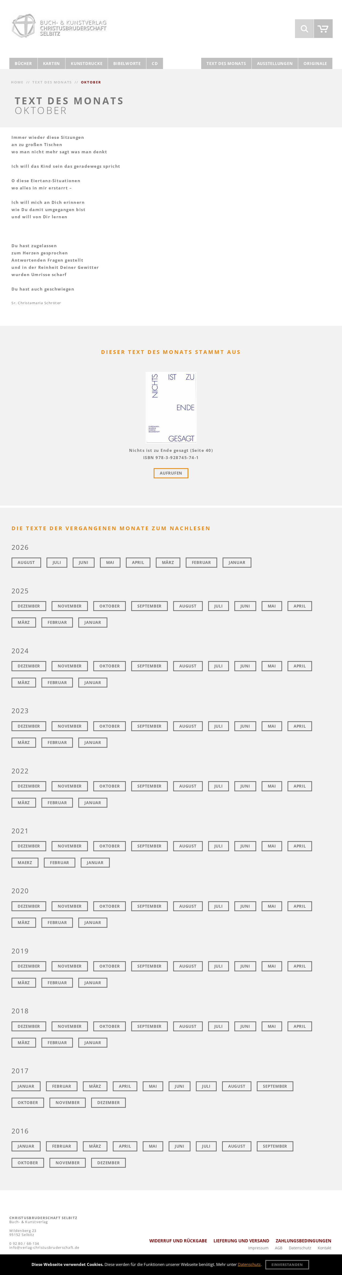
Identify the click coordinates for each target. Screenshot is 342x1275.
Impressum (258, 1247)
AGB (278, 1247)
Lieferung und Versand (241, 1241)
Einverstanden (287, 1264)
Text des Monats (226, 63)
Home (17, 82)
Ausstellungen (275, 63)
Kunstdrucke (86, 63)
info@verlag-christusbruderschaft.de (44, 1247)
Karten (51, 63)
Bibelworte (127, 63)
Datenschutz (300, 1247)
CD (155, 63)
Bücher (23, 63)
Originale (315, 63)
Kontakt (324, 1247)
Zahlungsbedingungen (303, 1241)
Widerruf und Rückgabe (178, 1241)
